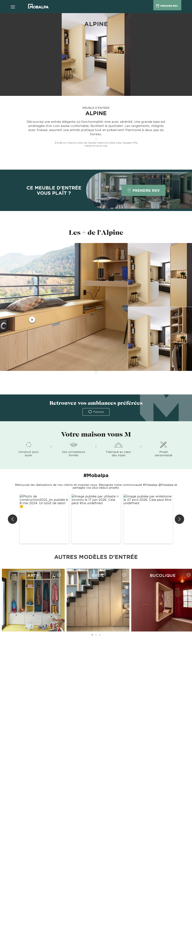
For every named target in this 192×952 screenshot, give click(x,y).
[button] (44, 518)
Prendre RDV (146, 190)
